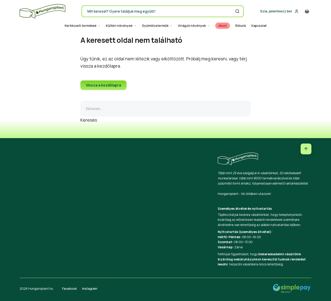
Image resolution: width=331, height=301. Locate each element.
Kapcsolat (259, 25)
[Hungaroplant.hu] (42, 11)
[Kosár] (306, 11)
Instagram (89, 288)
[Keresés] (237, 11)
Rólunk (240, 25)
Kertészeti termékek (80, 25)
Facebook (69, 288)
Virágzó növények (192, 25)
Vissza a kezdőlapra (103, 85)
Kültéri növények (119, 25)
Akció (222, 25)
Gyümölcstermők (155, 25)
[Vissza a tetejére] (306, 149)
